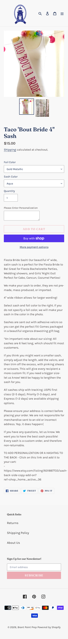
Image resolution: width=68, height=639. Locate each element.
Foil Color (10, 162)
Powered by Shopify (49, 627)
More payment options (34, 247)
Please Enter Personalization (21, 207)
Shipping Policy (18, 533)
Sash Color (11, 176)
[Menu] (62, 13)
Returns (12, 523)
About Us (13, 543)
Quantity (9, 191)
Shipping (10, 149)
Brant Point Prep (27, 627)
